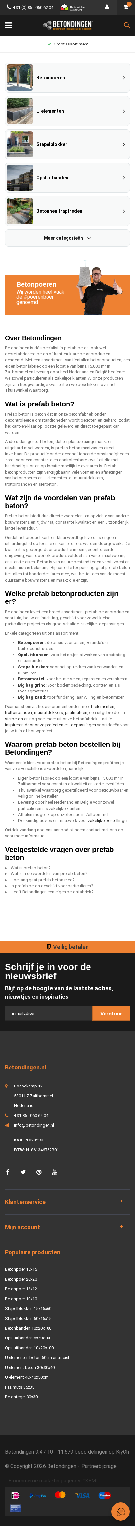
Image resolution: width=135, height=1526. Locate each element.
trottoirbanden (18, 712)
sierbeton (14, 718)
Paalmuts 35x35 (19, 1387)
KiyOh (122, 1452)
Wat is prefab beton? (31, 867)
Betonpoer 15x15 (21, 1269)
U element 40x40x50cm (26, 1377)
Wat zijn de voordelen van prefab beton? (49, 873)
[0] (125, 7)
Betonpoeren (31, 642)
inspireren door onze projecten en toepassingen (50, 724)
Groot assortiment (71, 44)
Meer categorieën (64, 238)
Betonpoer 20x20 (21, 1279)
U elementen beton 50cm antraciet (37, 1357)
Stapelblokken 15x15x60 (28, 1308)
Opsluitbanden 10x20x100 (29, 1347)
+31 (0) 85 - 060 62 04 (33, 7)
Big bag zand (31, 697)
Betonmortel (31, 678)
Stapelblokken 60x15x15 (28, 1318)
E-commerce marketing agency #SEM (52, 1481)
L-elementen (102, 706)
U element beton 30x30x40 (30, 1367)
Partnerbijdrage (99, 1466)
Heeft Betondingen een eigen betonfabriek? (52, 891)
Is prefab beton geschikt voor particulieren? (52, 885)
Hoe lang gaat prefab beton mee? (43, 879)
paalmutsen (76, 712)
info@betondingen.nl (34, 1125)
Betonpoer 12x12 (21, 1288)
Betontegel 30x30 (21, 1396)
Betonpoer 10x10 (21, 1298)
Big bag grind (32, 685)
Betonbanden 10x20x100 (28, 1328)
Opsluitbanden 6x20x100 (28, 1338)
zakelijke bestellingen (108, 820)
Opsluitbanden (33, 654)
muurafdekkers (48, 712)
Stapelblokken (33, 666)
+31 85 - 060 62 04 (31, 1115)
